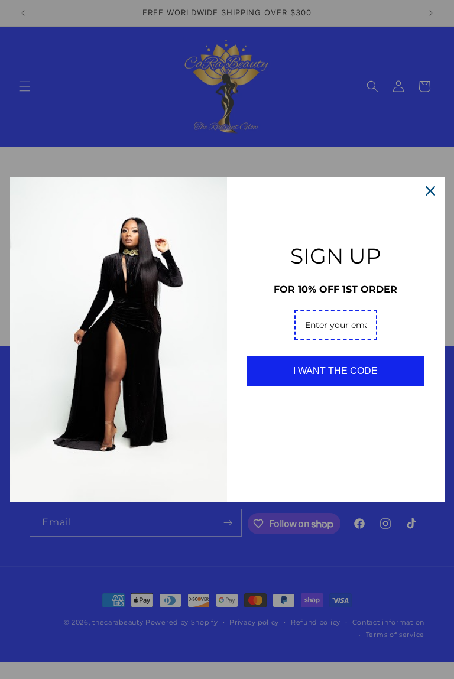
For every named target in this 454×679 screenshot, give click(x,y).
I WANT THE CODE (335, 371)
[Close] (430, 191)
